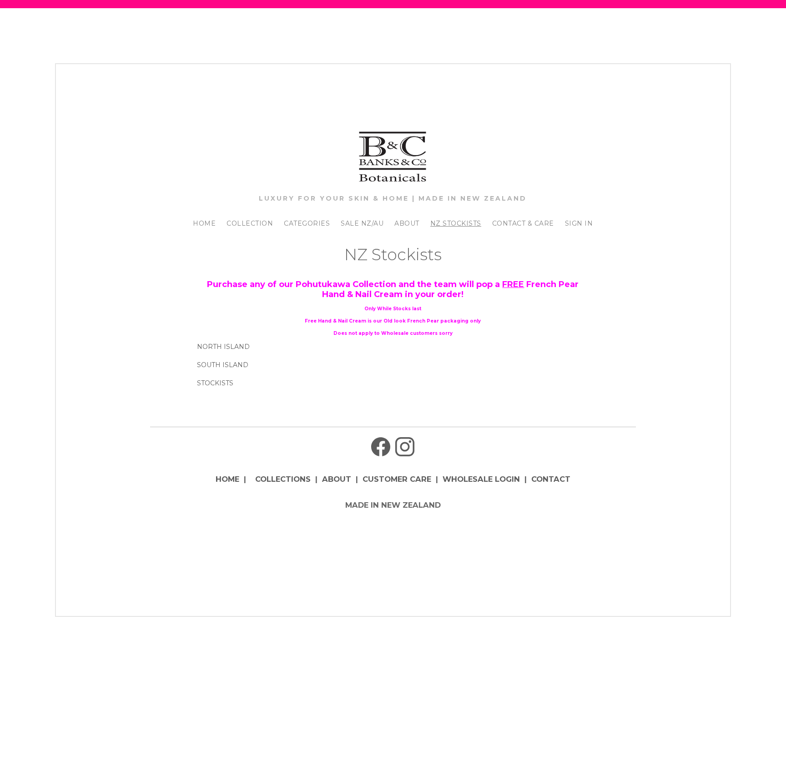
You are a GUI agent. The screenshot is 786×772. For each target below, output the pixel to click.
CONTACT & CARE (523, 223)
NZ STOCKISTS (455, 223)
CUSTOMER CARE (397, 479)
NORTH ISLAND (223, 347)
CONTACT (550, 479)
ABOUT (406, 223)
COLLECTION (250, 223)
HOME (204, 223)
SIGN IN (579, 223)
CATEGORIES (307, 223)
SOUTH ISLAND (222, 365)
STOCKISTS (215, 383)
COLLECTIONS (283, 479)
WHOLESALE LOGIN (481, 479)
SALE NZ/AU (362, 223)
